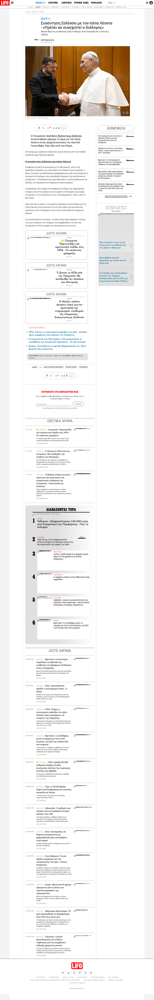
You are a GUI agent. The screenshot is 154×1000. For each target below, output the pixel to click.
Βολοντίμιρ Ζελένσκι (70, 136)
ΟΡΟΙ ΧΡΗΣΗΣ (46, 408)
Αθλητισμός (98, 7)
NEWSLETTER (68, 977)
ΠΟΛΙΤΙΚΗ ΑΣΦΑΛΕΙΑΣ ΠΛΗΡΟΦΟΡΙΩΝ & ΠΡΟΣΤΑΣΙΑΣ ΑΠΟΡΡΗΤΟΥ (55, 980)
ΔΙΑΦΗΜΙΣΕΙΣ (82, 977)
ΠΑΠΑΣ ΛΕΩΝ (71, 367)
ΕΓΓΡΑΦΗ (78, 404)
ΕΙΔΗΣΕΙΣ (34, 12)
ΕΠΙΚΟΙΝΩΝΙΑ (54, 977)
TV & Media (75, 7)
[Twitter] (127, 112)
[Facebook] (123, 112)
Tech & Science (86, 7)
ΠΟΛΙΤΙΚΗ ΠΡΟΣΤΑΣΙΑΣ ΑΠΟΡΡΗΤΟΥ (65, 408)
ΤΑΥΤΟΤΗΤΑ (40, 977)
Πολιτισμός (65, 7)
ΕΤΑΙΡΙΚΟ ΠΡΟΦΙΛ (98, 977)
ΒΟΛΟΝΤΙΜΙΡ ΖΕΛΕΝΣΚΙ (53, 367)
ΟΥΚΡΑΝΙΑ (83, 367)
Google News (57, 355)
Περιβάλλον (109, 7)
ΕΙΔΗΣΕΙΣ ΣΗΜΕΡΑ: (37, 327)
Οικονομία (55, 7)
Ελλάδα (30, 7)
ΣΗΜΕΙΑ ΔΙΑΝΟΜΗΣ (116, 980)
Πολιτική (46, 7)
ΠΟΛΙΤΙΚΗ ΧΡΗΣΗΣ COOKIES (94, 980)
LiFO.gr (45, 355)
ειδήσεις (32, 358)
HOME (28, 12)
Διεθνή (38, 7)
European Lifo (121, 7)
